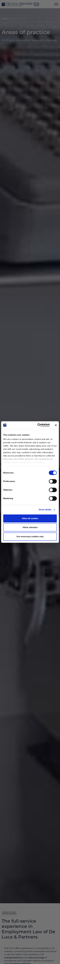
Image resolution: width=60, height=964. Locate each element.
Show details (45, 509)
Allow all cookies (30, 518)
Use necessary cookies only (30, 536)
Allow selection (30, 527)
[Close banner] (56, 425)
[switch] (53, 481)
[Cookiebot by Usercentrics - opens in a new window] (38, 425)
